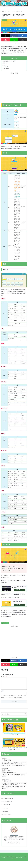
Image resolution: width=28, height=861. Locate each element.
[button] (22, 39)
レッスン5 (16, 125)
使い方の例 (6, 68)
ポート (5, 63)
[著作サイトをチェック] (9, 843)
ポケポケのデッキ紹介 (6, 801)
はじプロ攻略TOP (5, 804)
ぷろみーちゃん (14, 835)
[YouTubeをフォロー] (13, 843)
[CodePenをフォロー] (15, 843)
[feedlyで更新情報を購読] (17, 843)
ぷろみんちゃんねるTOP (7, 798)
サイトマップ (4, 808)
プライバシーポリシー (6, 814)
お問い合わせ (4, 811)
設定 (5, 65)
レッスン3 (16, 122)
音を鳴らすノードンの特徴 (10, 61)
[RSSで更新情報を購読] (19, 843)
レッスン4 (16, 124)
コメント (4, 676)
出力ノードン (5, 622)
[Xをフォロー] (11, 843)
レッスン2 (16, 121)
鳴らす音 (6, 66)
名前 (2, 691)
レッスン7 (16, 127)
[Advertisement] (14, 88)
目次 (12, 58)
